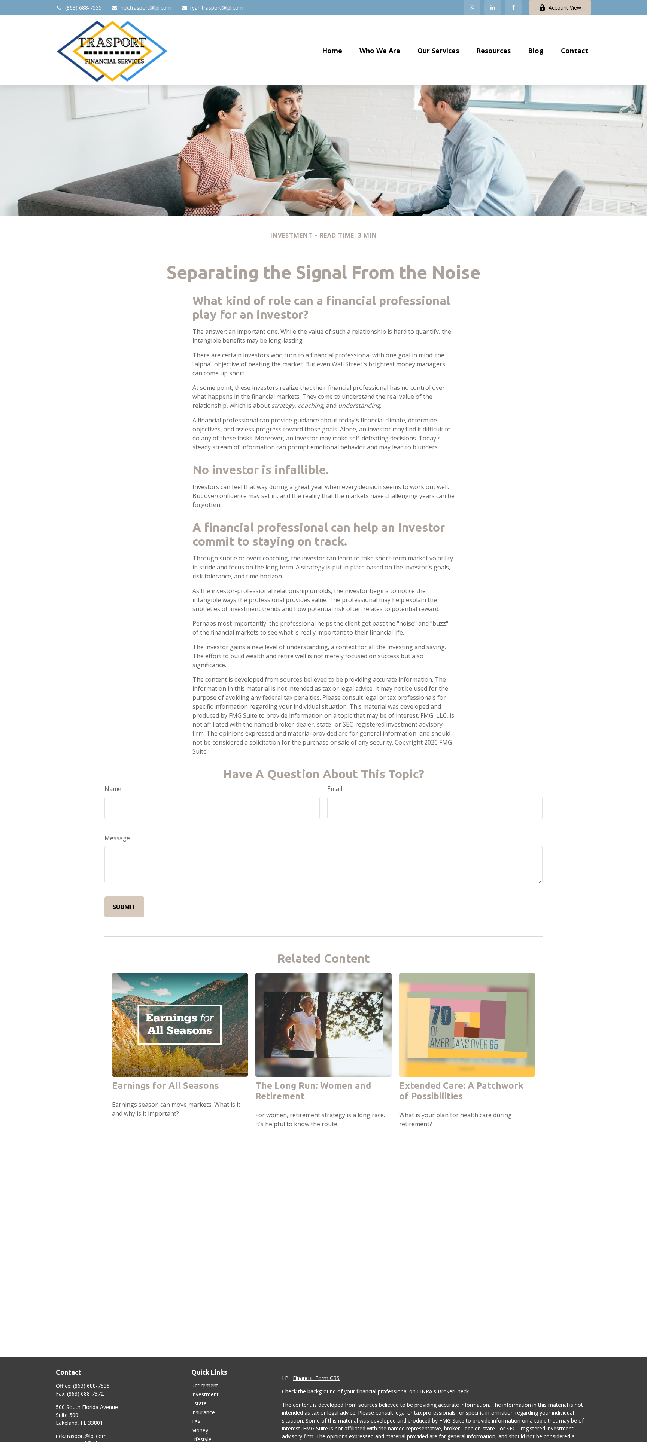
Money (199, 1430)
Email (334, 789)
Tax (195, 1421)
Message (117, 838)
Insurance (203, 1412)
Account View (565, 7)
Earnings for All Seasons (165, 1086)
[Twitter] (472, 7)
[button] (332, 50)
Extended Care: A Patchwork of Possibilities (461, 1091)
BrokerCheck (453, 1391)
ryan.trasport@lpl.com (216, 7)
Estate (199, 1403)
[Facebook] (513, 7)
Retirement (204, 1385)
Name (112, 789)
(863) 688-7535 (83, 7)
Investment (205, 1394)
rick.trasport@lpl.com (146, 7)
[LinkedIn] (492, 7)
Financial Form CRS (316, 1377)
